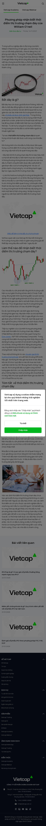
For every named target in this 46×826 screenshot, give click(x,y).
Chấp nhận (23, 430)
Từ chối (23, 423)
